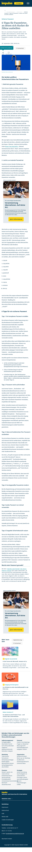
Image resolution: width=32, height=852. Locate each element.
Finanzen (4, 770)
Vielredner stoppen (7, 751)
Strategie (19, 770)
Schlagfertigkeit (6, 742)
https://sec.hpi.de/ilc (11, 146)
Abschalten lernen (7, 744)
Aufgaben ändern (22, 749)
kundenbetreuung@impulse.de (15, 833)
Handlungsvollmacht (23, 761)
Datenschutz (5, 810)
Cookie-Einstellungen (8, 819)
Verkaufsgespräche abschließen (7, 766)
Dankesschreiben (22, 756)
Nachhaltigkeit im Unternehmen (22, 774)
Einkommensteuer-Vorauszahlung (7, 776)
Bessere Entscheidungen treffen (21, 782)
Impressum (5, 807)
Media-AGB (5, 816)
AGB (3, 813)
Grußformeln (20, 760)
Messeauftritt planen (8, 763)
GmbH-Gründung (22, 772)
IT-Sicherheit (20, 48)
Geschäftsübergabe (22, 779)
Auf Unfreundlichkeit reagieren (8, 746)
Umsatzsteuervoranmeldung (10, 781)
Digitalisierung (17, 640)
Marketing (5, 754)
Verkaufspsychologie (7, 760)
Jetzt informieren (16, 219)
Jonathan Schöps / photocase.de (7, 72)
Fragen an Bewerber (23, 744)
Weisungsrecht (21, 746)
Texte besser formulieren (5, 757)
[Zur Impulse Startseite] (5, 10)
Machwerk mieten (7, 838)
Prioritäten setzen (22, 777)
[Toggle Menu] (28, 3)
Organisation (20, 754)
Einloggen (19, 3)
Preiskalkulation (6, 779)
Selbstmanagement (7, 740)
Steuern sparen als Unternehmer (7, 773)
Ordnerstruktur (21, 763)
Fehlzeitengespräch (22, 747)
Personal (19, 740)
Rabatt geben (5, 761)
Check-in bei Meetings (23, 742)
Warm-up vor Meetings (23, 758)
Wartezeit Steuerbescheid (6, 783)
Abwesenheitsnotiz (7, 749)
